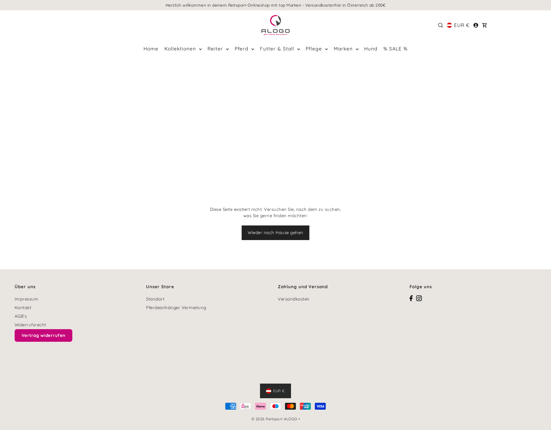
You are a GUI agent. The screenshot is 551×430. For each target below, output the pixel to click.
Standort (155, 299)
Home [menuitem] (150, 49)
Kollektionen (181, 49)
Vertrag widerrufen (43, 335)
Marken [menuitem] (344, 49)
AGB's (21, 316)
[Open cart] (484, 25)
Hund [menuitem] (370, 49)
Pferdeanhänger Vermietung (176, 307)
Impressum (26, 299)
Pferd (242, 49)
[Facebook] (411, 298)
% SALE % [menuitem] (395, 49)
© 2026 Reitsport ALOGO (274, 419)
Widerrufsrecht (30, 324)
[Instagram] (419, 298)
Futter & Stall (278, 49)
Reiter (216, 49)
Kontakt (23, 307)
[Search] (440, 25)
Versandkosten (294, 299)
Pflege (315, 49)
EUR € (461, 25)
